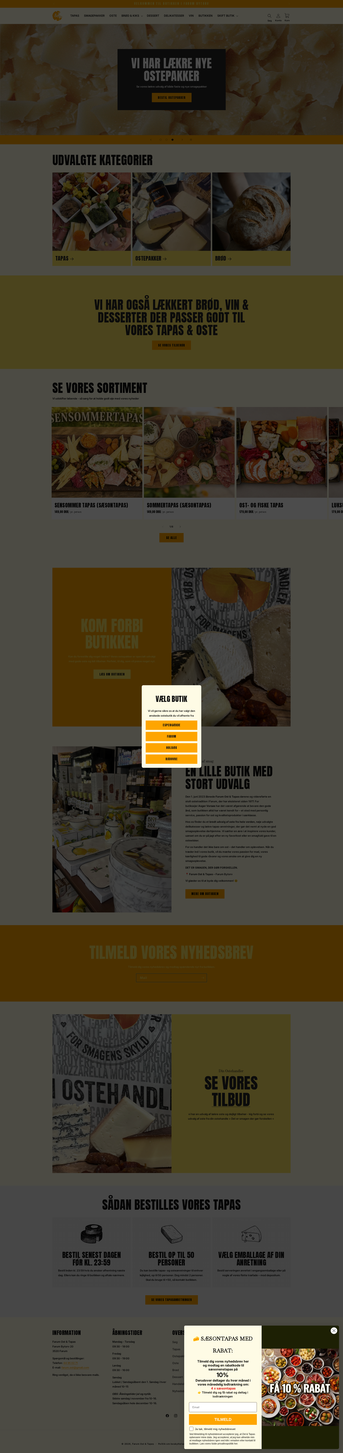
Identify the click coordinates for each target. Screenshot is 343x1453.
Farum (171, 736)
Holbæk (171, 747)
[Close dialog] (333, 1330)
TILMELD (222, 1419)
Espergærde (171, 725)
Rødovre (172, 759)
